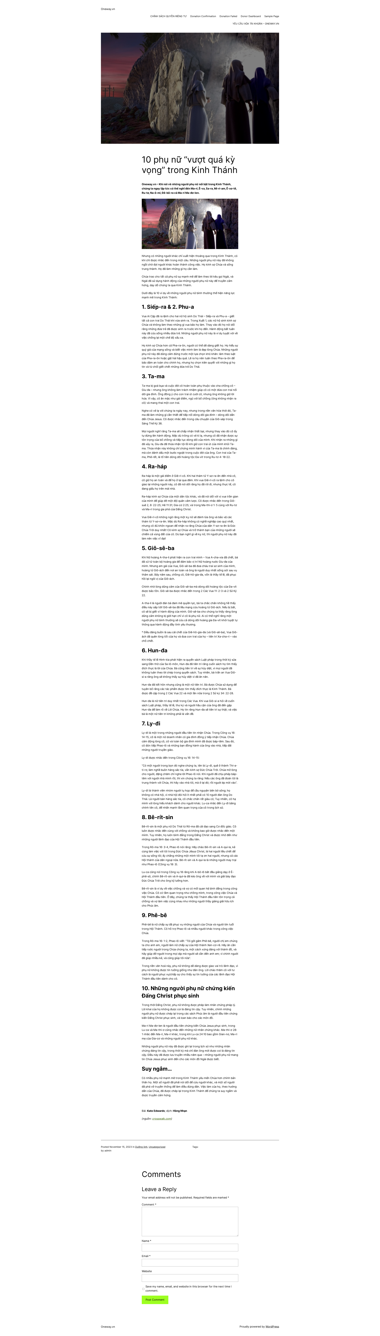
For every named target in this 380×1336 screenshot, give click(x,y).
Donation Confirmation (203, 16)
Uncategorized (157, 1146)
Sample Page (271, 16)
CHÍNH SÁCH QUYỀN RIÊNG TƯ (168, 16)
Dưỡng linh (141, 1146)
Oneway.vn (108, 9)
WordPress (272, 1326)
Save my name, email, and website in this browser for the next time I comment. (188, 1288)
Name (146, 1240)
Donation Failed (228, 16)
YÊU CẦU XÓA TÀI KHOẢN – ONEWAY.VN (256, 23)
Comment (149, 1204)
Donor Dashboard (251, 16)
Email (146, 1256)
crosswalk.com (161, 1118)
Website (147, 1271)
